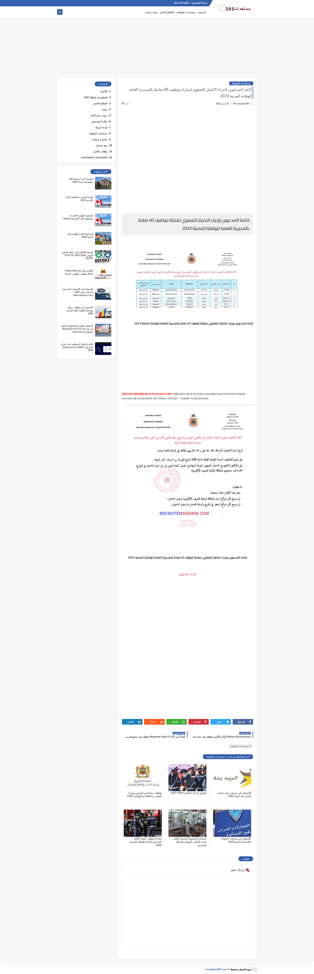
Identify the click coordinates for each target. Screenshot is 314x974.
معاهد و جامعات (99, 139)
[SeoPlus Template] (254, 969)
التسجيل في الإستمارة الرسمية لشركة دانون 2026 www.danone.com (77, 292)
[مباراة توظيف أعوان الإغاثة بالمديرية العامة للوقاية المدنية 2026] (143, 823)
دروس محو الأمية (98, 115)
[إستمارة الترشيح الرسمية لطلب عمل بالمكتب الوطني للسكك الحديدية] (187, 823)
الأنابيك (103, 91)
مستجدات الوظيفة (186, 12)
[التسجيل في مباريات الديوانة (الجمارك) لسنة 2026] (232, 823)
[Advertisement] (157, 49)
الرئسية (202, 12)
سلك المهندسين (99, 121)
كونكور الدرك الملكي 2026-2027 (188, 792)
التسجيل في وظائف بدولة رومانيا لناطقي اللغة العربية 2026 (79, 310)
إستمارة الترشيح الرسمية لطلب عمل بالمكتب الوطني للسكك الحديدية (189, 841)
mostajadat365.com (216, 969)
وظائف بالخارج (100, 151)
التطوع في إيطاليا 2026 (95, 97)
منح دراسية (152, 12)
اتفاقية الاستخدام (181, 3)
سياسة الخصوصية (199, 3)
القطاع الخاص (167, 12)
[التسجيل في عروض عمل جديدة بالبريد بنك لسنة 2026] (232, 777)
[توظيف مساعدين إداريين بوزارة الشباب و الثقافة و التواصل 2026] (143, 777)
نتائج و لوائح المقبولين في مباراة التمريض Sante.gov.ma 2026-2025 (77, 347)
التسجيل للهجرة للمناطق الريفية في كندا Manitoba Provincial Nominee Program (77, 328)
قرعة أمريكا (101, 127)
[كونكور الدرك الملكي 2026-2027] (187, 777)
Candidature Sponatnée (94, 157)
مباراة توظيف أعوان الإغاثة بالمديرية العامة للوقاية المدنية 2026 (146, 841)
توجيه (104, 109)
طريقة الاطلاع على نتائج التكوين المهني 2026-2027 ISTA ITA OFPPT (77, 255)
